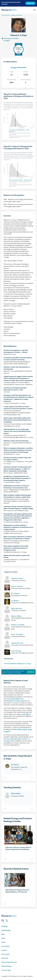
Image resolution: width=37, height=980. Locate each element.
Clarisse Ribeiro (15, 793)
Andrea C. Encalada (17, 625)
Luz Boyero (15, 601)
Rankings (4, 926)
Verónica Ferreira (17, 578)
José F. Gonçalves (17, 634)
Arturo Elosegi (16, 651)
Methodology (6, 930)
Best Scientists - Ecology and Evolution (12, 15)
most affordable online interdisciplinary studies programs (15, 700)
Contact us (30, 672)
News (3, 938)
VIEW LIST (30, 3)
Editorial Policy (6, 966)
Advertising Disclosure (9, 962)
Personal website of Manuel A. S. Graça (17, 664)
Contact (4, 950)
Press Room (5, 954)
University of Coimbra (11, 38)
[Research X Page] (6, 920)
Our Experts (5, 946)
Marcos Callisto (16, 616)
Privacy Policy (6, 970)
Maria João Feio (16, 608)
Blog (2, 934)
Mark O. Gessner (17, 586)
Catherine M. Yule (17, 643)
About (3, 942)
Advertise (4, 958)
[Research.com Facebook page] (2, 920)
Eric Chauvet (15, 593)
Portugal (6, 41)
